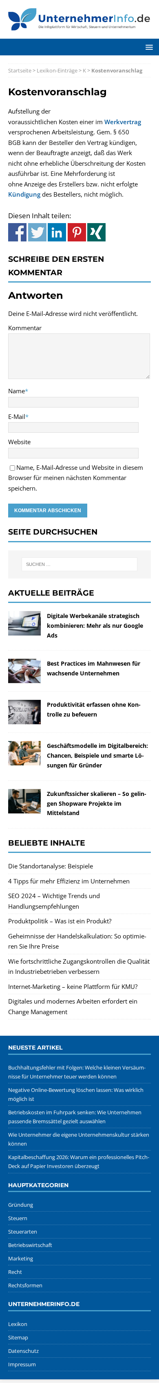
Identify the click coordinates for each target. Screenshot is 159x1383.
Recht (15, 1272)
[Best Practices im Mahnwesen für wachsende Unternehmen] (24, 678)
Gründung (20, 1204)
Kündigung (24, 194)
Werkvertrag (122, 122)
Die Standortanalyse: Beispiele (50, 866)
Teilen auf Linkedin (57, 232)
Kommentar (25, 328)
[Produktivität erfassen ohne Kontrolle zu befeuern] (24, 719)
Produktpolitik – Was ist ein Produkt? (59, 921)
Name (16, 391)
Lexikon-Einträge (57, 70)
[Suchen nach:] (79, 564)
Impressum (22, 1364)
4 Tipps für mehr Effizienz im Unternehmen (69, 881)
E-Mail (16, 416)
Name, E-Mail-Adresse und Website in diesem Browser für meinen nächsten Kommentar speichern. (75, 477)
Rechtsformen (25, 1285)
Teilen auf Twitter (37, 232)
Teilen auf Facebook (17, 232)
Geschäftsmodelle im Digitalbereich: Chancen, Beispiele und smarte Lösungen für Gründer (97, 755)
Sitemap (18, 1337)
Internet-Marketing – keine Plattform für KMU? (72, 986)
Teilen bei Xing (96, 232)
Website (19, 442)
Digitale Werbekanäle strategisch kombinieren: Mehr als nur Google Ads (95, 625)
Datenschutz (23, 1351)
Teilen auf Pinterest (77, 232)
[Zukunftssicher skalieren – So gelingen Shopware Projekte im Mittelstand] (24, 808)
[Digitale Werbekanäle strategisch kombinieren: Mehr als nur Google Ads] (24, 630)
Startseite (19, 70)
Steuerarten (22, 1231)
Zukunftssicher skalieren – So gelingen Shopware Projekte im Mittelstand (96, 803)
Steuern (17, 1218)
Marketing (20, 1258)
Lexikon (17, 1324)
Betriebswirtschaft (30, 1245)
